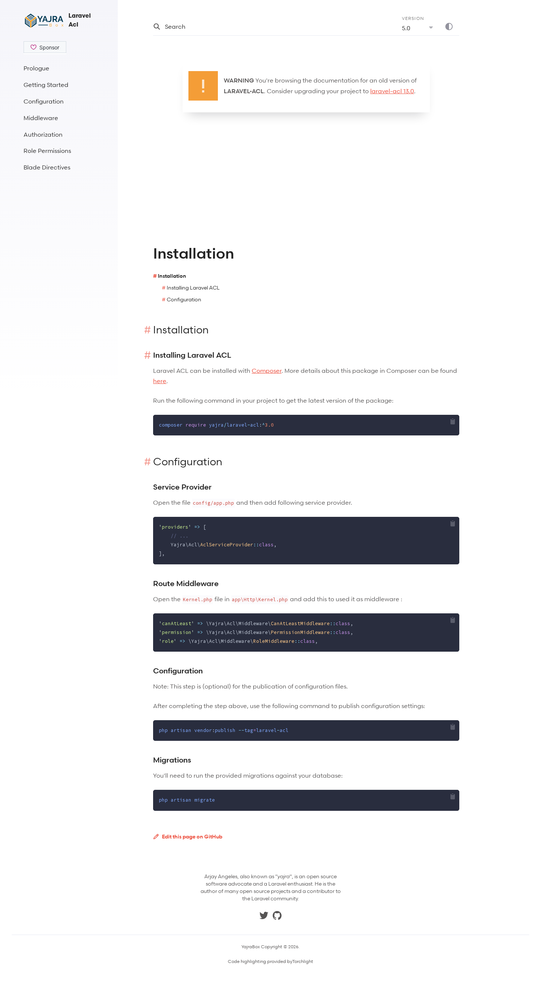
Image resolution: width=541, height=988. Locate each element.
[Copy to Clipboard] (452, 421)
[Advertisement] (59, 285)
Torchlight (302, 961)
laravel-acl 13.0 (392, 91)
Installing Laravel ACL (193, 287)
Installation (172, 275)
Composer (267, 370)
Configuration (184, 299)
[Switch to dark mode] (452, 26)
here (159, 381)
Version (413, 18)
